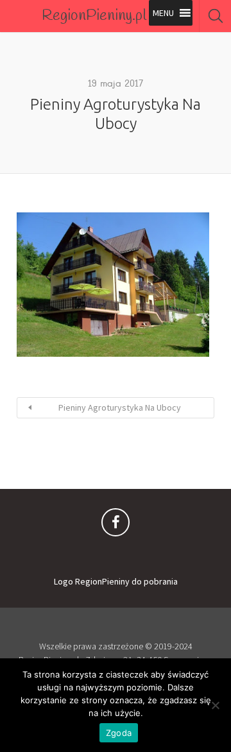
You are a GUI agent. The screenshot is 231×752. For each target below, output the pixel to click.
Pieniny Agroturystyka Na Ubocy (119, 407)
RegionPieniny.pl (94, 16)
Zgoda (119, 733)
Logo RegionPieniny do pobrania (116, 581)
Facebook (115, 525)
